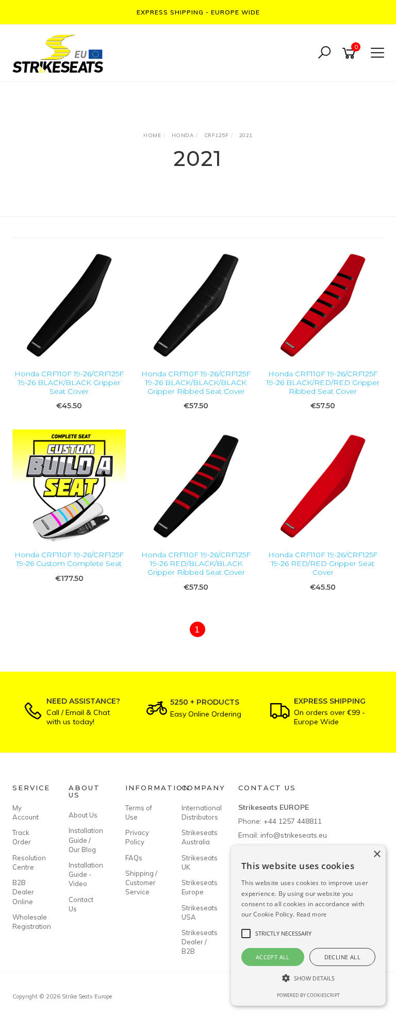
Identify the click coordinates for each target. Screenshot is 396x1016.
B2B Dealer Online (23, 891)
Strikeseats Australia (198, 837)
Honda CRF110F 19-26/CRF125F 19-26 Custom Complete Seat (69, 559)
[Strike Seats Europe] (60, 52)
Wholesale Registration (28, 921)
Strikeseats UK (198, 862)
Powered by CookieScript (308, 995)
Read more (311, 914)
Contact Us (81, 904)
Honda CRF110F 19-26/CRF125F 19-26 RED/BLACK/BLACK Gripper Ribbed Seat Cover (196, 563)
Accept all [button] (273, 957)
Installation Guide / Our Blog (85, 839)
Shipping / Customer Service (141, 882)
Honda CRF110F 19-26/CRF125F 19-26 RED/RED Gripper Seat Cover (322, 563)
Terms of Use (138, 812)
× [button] (377, 854)
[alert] (308, 925)
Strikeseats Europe (198, 887)
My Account (25, 812)
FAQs (133, 858)
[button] (308, 978)
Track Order (21, 837)
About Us (83, 815)
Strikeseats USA (198, 912)
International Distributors (198, 812)
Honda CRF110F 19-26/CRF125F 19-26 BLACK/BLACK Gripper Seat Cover (69, 382)
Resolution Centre (28, 862)
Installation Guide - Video (85, 874)
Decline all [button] (342, 957)
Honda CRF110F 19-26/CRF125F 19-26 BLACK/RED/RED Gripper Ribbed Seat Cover (323, 382)
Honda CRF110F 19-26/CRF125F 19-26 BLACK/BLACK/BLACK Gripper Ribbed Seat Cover (196, 382)
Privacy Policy (137, 837)
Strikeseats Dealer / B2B (198, 941)
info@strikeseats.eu (293, 835)
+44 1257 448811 (292, 821)
